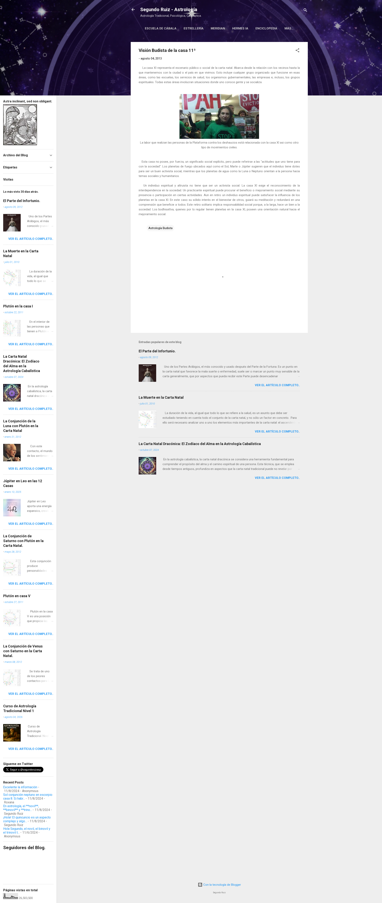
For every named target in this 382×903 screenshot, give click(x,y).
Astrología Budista (160, 228)
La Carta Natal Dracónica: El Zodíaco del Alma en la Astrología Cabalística (200, 444)
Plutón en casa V (16, 596)
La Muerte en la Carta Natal (161, 397)
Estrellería (194, 28)
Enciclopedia (266, 28)
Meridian (218, 28)
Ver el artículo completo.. (277, 385)
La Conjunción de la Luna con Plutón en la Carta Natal (20, 426)
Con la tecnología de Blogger (222, 884)
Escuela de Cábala (160, 28)
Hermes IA (240, 28)
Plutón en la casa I (18, 306)
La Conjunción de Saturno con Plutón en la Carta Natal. (23, 541)
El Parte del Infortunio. (157, 351)
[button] (297, 51)
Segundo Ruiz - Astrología (168, 9)
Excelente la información (20, 787)
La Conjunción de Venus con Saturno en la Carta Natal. (23, 651)
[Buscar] (305, 11)
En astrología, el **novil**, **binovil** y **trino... (21, 808)
